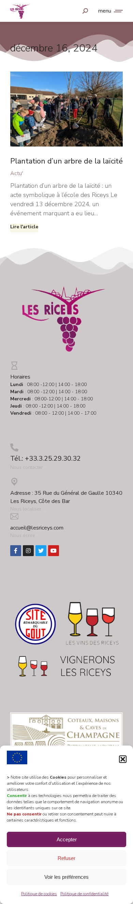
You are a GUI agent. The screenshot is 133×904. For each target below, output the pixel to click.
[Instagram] (28, 550)
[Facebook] (15, 550)
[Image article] (66, 109)
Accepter (67, 839)
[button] (122, 759)
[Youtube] (53, 550)
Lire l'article (24, 227)
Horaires (20, 377)
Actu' (16, 173)
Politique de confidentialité (84, 894)
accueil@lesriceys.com (36, 528)
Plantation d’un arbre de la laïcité (66, 161)
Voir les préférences (66, 877)
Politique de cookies (39, 894)
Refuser (66, 858)
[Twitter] (40, 550)
